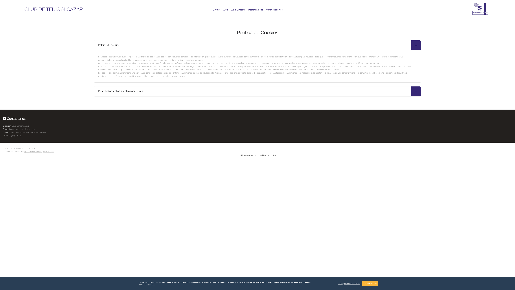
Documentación (256, 10)
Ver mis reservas (274, 10)
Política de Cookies (268, 155)
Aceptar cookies (370, 283)
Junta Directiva (238, 10)
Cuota (225, 10)
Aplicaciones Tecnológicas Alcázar (39, 152)
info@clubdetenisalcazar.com (22, 129)
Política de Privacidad (247, 155)
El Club (216, 10)
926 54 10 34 (16, 136)
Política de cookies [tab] (108, 45)
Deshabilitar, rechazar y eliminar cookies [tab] (120, 91)
